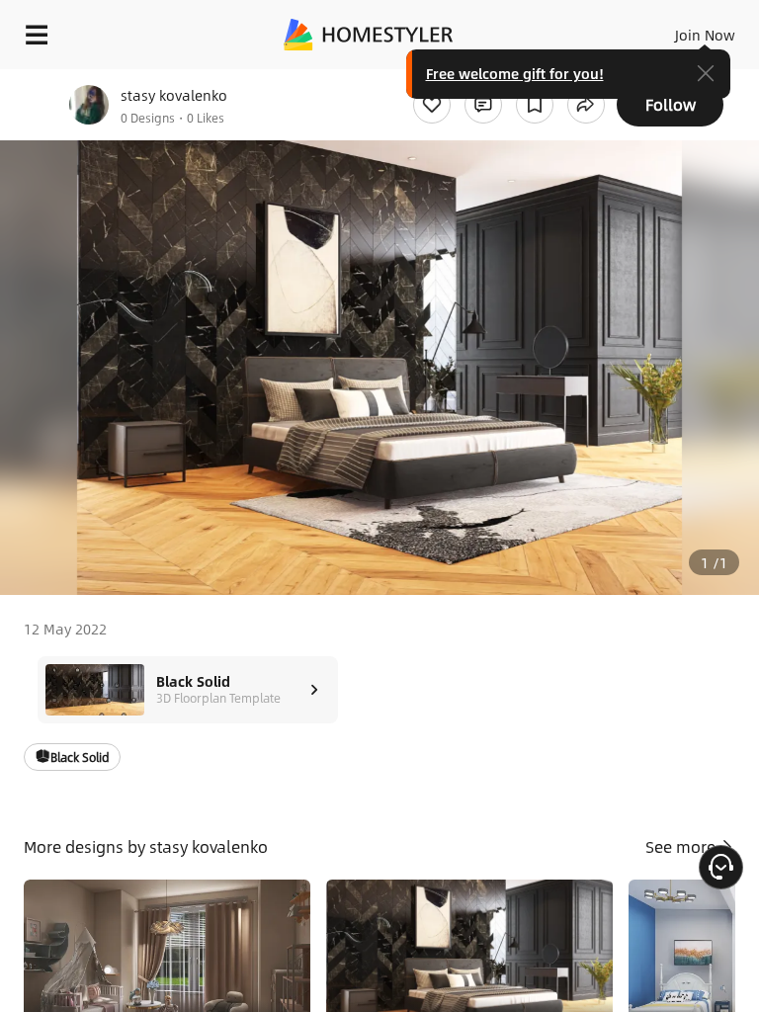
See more (682, 846)
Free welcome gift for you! (515, 73)
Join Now (705, 34)
